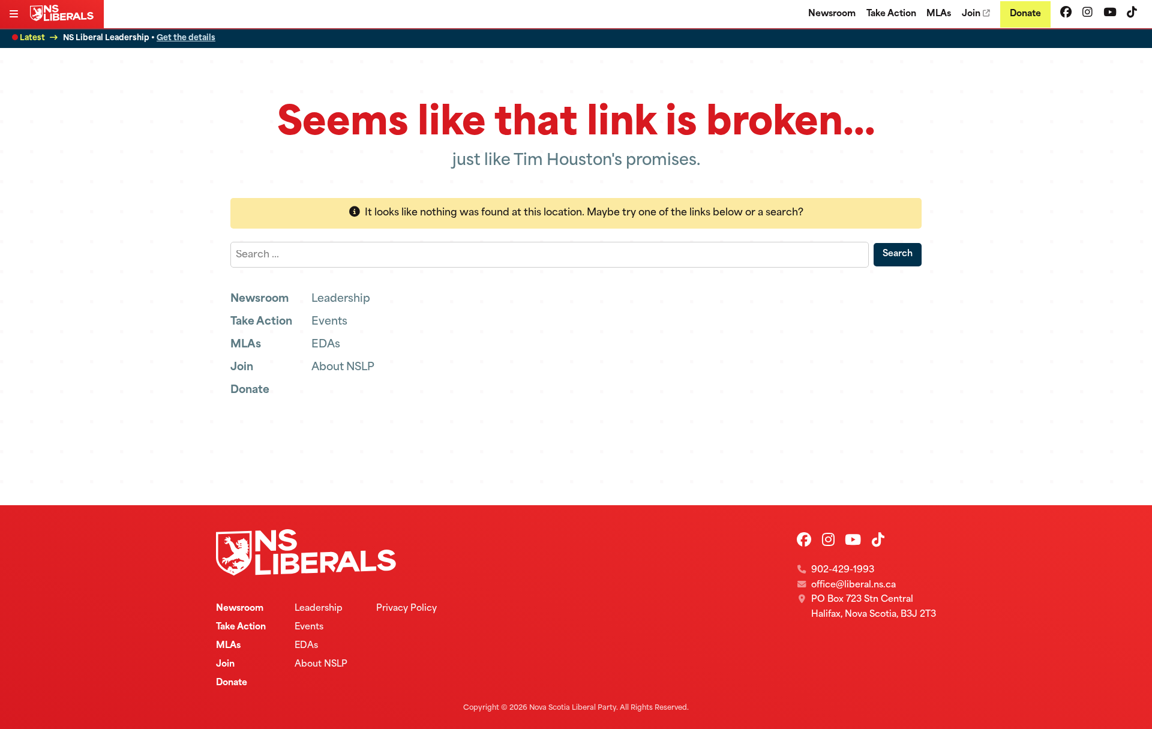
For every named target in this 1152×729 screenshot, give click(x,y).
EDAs (325, 345)
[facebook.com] (1066, 13)
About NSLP (342, 367)
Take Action (891, 14)
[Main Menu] (15, 15)
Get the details (186, 38)
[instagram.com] (1087, 13)
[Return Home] (64, 18)
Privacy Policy (406, 608)
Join (971, 14)
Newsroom (832, 14)
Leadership (340, 299)
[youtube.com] (1110, 13)
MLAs (938, 14)
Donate (1025, 14)
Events (329, 322)
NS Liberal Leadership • (139, 38)
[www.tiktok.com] (1132, 13)
